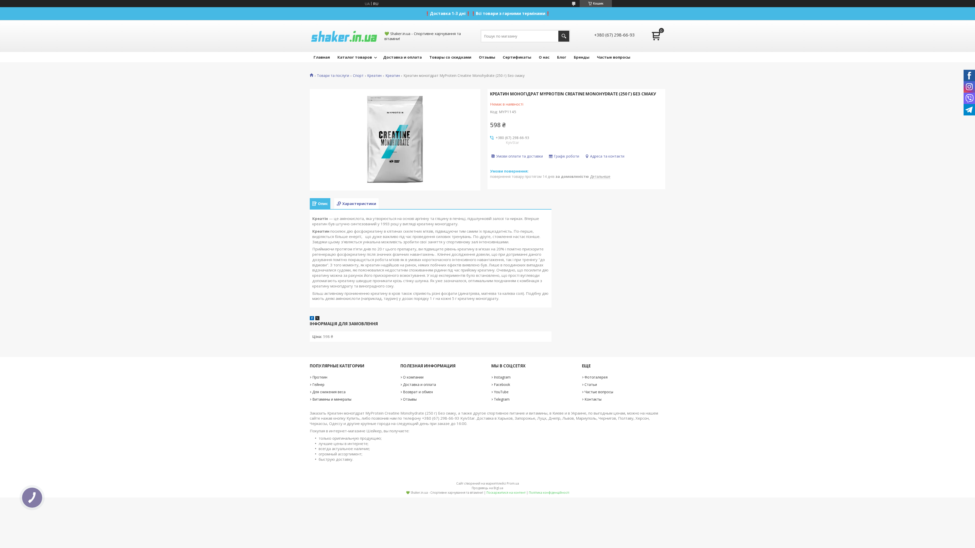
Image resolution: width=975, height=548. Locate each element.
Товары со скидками (450, 57)
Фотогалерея (596, 377)
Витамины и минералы (331, 399)
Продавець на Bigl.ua (487, 488)
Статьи (590, 384)
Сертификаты (517, 57)
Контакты (593, 399)
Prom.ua (513, 483)
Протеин (319, 377)
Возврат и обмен (418, 391)
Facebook (502, 384)
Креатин (374, 75)
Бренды (581, 57)
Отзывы (487, 57)
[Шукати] (563, 36)
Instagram (502, 377)
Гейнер (318, 384)
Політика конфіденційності (549, 492)
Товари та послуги (333, 75)
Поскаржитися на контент (506, 492)
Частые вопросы (613, 57)
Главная (322, 57)
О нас (544, 57)
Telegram (502, 399)
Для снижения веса (329, 391)
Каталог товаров (354, 57)
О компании (413, 377)
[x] (317, 318)
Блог (561, 57)
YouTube (501, 391)
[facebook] (312, 318)
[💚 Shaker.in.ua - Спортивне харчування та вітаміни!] (344, 36)
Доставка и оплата (402, 57)
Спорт (358, 75)
